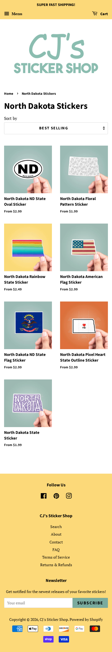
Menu (16, 13)
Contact (56, 542)
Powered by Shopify (86, 619)
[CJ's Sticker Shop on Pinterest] (56, 496)
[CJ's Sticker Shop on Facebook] (44, 496)
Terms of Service (56, 557)
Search (56, 526)
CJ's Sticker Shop (54, 619)
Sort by (10, 118)
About (56, 534)
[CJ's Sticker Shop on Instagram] (69, 496)
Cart (103, 14)
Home (8, 93)
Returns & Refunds (56, 564)
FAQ (56, 549)
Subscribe (90, 603)
